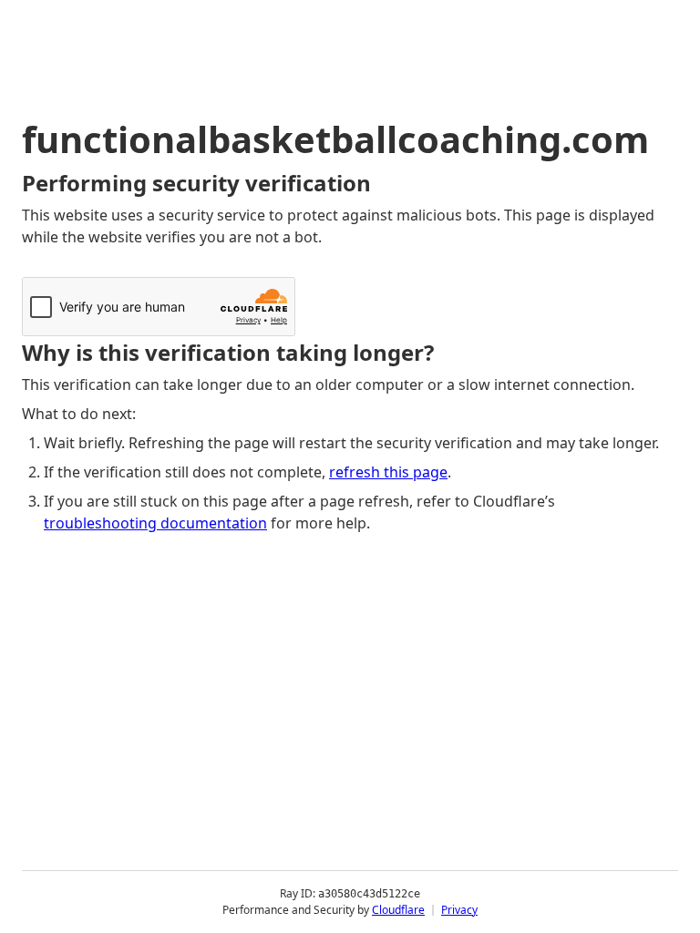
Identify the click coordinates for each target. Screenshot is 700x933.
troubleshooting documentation (155, 523)
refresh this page (388, 472)
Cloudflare (398, 910)
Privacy (459, 910)
